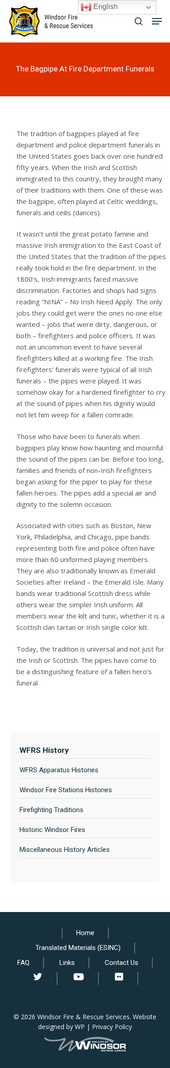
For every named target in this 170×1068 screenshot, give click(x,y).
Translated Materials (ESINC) (78, 948)
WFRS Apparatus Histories (58, 770)
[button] (157, 21)
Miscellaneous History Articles (64, 850)
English (105, 6)
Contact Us (121, 963)
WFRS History (44, 750)
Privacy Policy (112, 1026)
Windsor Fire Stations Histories (65, 790)
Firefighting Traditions (51, 810)
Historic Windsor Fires (52, 830)
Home (85, 933)
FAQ (23, 963)
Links (67, 963)
